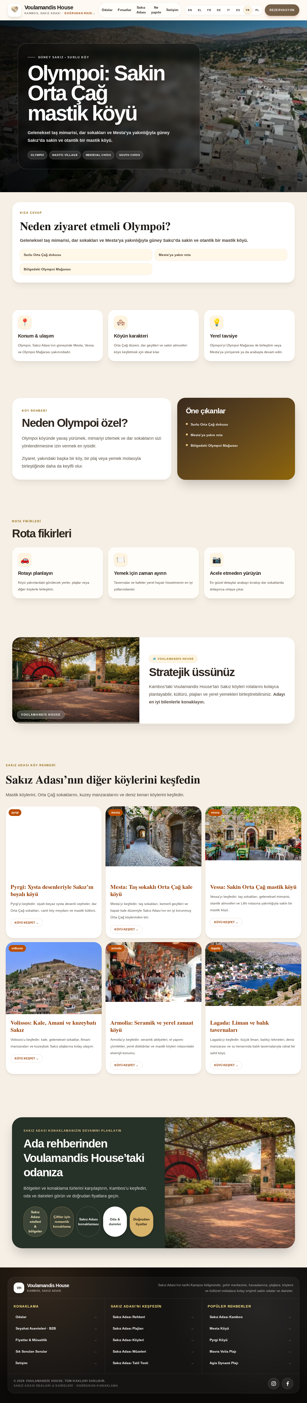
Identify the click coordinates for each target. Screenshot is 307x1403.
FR (209, 10)
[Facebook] (287, 1383)
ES (238, 10)
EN (190, 10)
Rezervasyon (282, 10)
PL (257, 10)
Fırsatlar (124, 10)
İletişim (172, 10)
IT (228, 10)
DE (219, 10)
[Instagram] (273, 1383)
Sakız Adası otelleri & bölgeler (35, 1221)
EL (200, 10)
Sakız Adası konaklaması (88, 1221)
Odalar (107, 10)
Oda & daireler (115, 1221)
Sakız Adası (141, 10)
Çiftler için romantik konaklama (62, 1221)
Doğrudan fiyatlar (141, 1221)
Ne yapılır (156, 10)
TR (248, 10)
